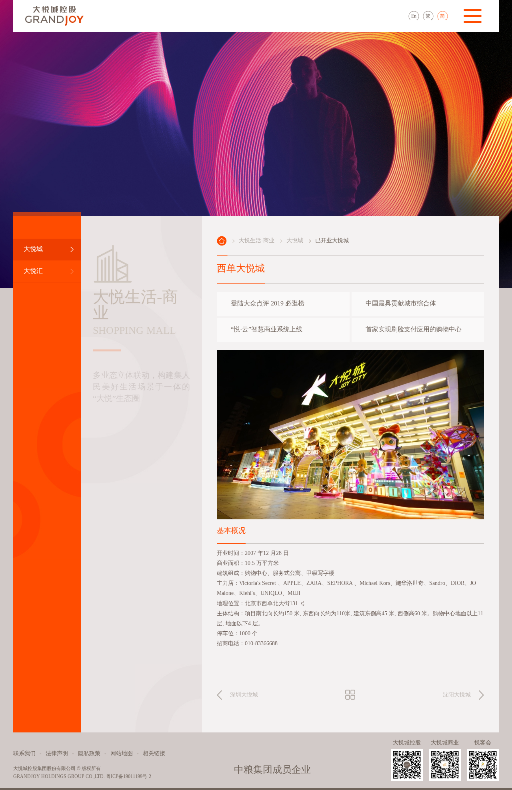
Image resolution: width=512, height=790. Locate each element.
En (413, 16)
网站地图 (121, 753)
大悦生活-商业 (256, 240)
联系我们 (24, 753)
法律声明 (57, 753)
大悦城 (294, 240)
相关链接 (154, 753)
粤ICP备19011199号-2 (128, 776)
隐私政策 (89, 753)
